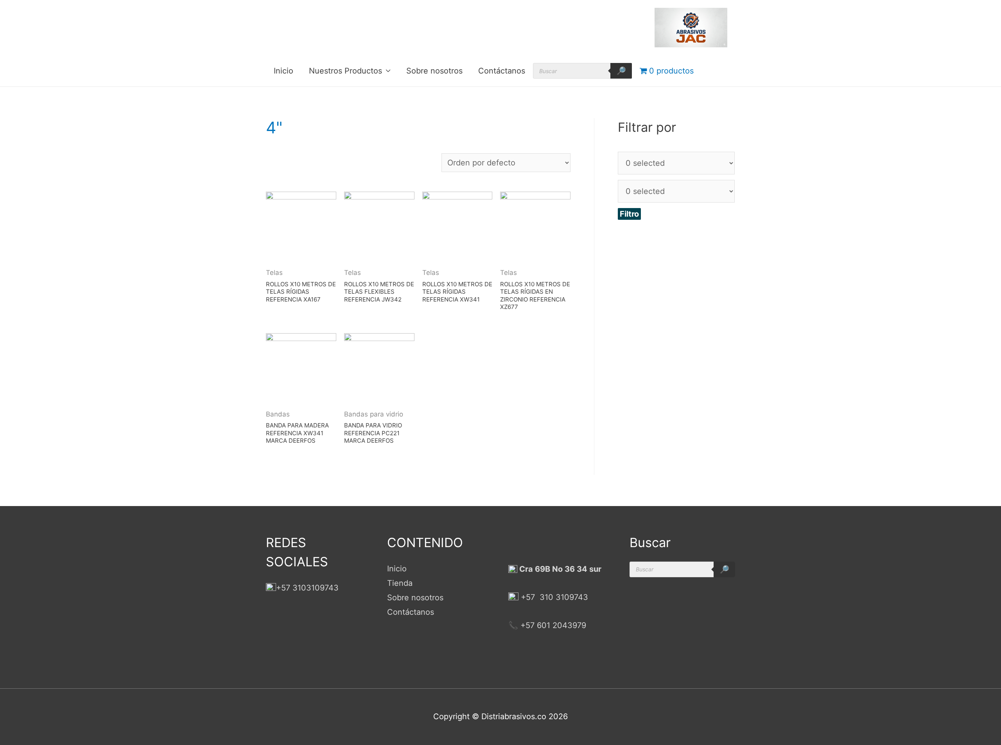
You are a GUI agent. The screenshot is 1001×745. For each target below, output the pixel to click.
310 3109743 (562, 597)
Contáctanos (501, 70)
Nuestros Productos (345, 70)
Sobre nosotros (434, 70)
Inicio (283, 70)
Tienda (400, 583)
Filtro (629, 214)
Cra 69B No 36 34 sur (559, 569)
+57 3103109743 (307, 587)
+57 (527, 597)
